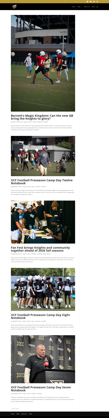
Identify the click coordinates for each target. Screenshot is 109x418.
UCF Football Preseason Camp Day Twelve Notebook (42, 181)
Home (73, 6)
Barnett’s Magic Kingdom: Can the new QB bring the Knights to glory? (42, 117)
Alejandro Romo (17, 186)
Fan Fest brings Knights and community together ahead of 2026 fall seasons (40, 249)
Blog (78, 6)
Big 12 (33, 186)
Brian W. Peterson (17, 122)
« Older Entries (15, 408)
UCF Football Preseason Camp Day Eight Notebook (40, 316)
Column (34, 122)
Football (45, 122)
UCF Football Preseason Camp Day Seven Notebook (41, 388)
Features (39, 122)
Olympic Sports (46, 254)
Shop (93, 6)
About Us (86, 6)
